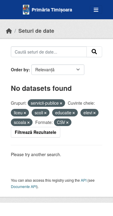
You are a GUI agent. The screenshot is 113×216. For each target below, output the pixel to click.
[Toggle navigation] (96, 9)
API (83, 180)
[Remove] (61, 103)
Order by (20, 69)
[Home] (9, 30)
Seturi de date (36, 30)
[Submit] (94, 51)
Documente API (23, 186)
